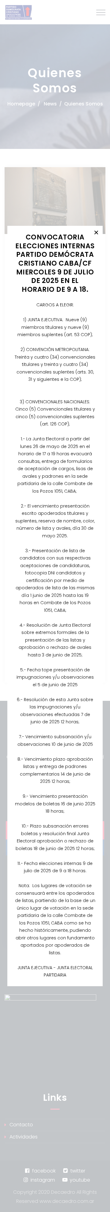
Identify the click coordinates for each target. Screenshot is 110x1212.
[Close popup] (96, 232)
